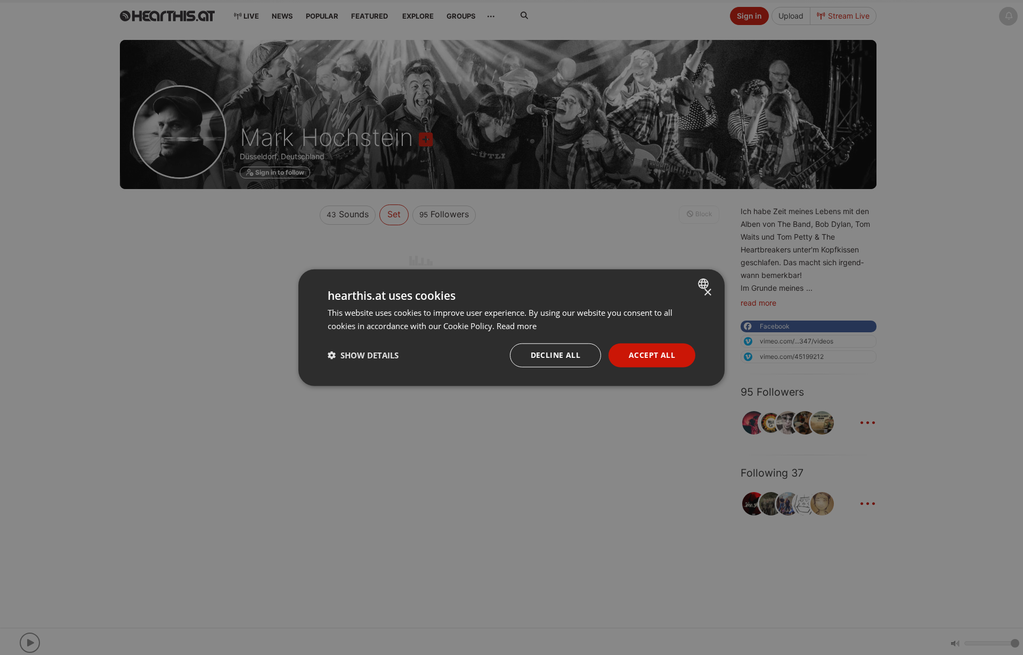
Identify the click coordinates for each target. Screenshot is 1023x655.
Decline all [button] (555, 355)
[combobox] (704, 284)
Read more (517, 326)
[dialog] (511, 327)
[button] (363, 355)
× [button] (707, 293)
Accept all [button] (652, 355)
